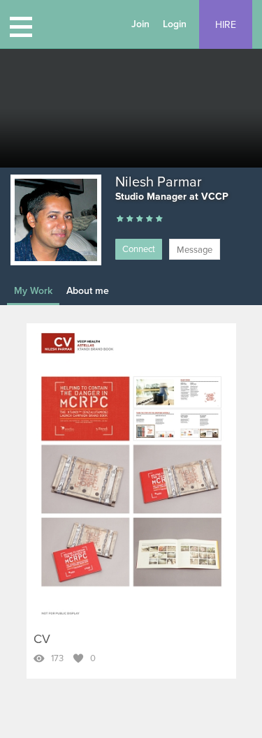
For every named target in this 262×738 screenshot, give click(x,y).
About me (87, 291)
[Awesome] (159, 219)
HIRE (225, 25)
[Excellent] (149, 219)
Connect (138, 249)
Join (140, 24)
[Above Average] (140, 219)
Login (175, 24)
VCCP (214, 196)
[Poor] (120, 219)
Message (194, 250)
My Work (33, 291)
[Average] (130, 219)
